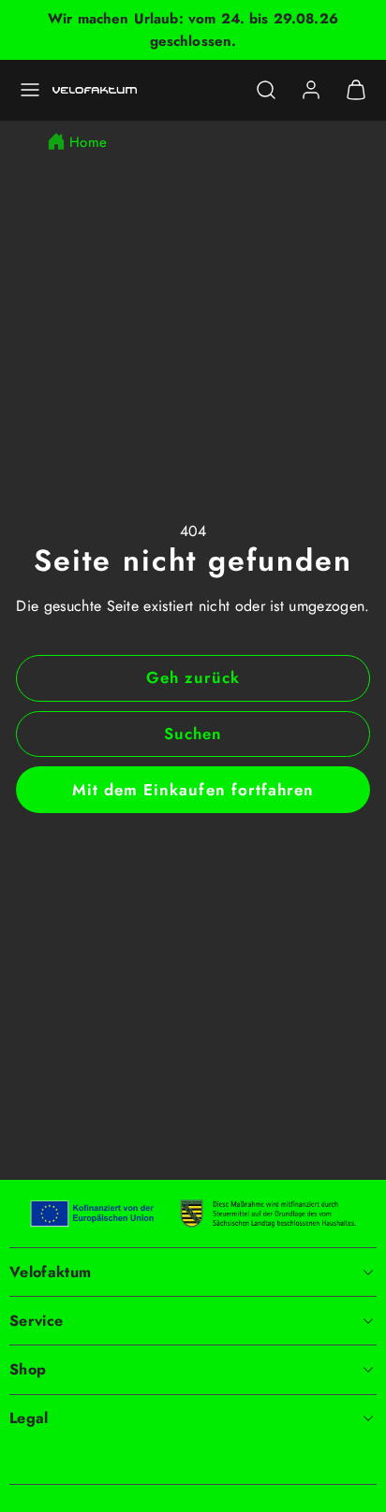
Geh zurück (193, 677)
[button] (29, 89)
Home (88, 142)
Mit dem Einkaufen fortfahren (193, 789)
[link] (311, 89)
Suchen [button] (193, 733)
